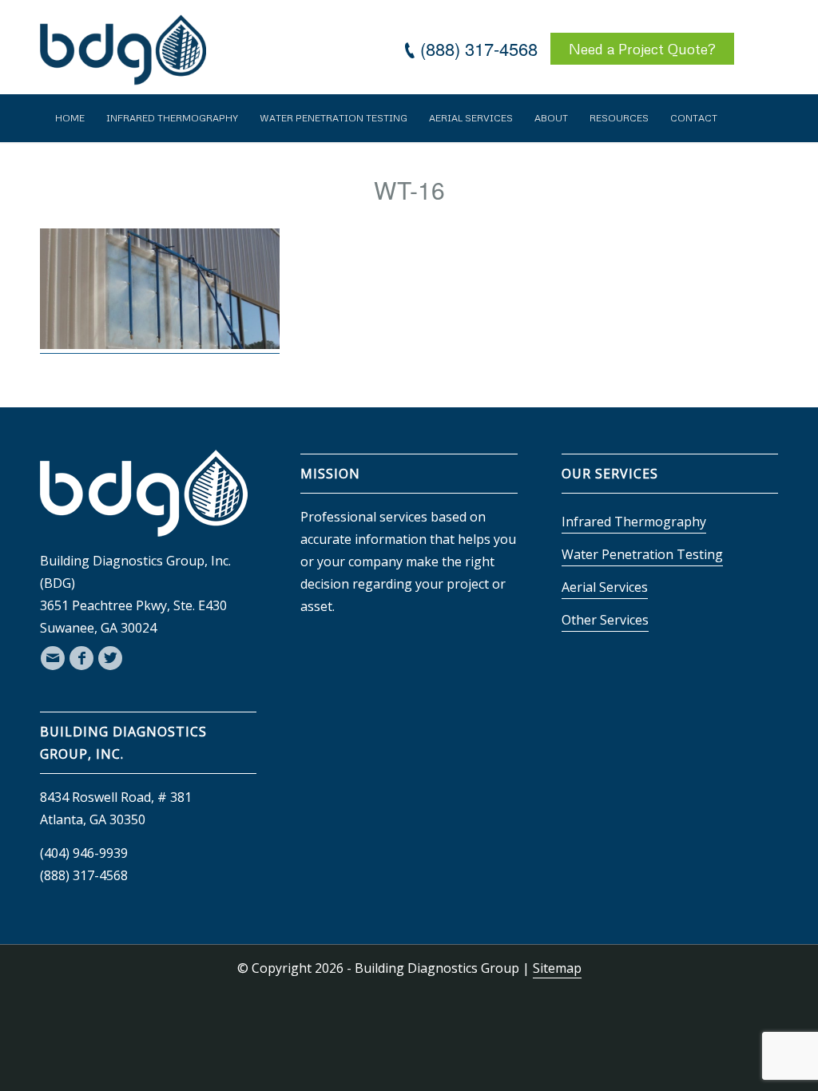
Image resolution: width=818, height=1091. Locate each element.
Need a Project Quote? (642, 49)
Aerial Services (605, 587)
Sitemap (557, 968)
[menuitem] (70, 118)
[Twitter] (110, 658)
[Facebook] (81, 658)
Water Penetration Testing (642, 554)
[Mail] (53, 658)
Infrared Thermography (634, 521)
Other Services (605, 620)
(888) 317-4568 (479, 48)
